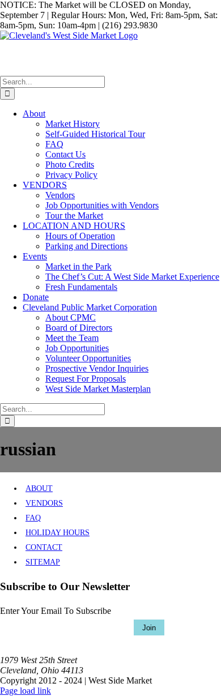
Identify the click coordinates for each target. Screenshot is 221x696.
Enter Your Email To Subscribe (55, 611)
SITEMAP (43, 562)
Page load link (25, 690)
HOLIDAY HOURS (58, 532)
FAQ (33, 518)
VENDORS (44, 503)
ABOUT (39, 488)
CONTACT (44, 547)
